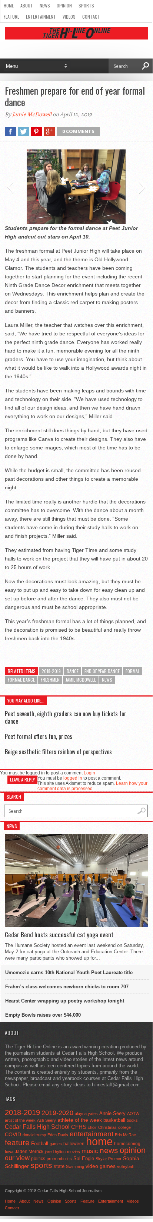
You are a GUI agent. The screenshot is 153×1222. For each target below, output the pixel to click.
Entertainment (41, 16)
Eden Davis (57, 1135)
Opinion (64, 5)
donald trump (34, 1135)
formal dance (21, 679)
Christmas (107, 1127)
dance (73, 671)
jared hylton (55, 1151)
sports (41, 1165)
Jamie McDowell (31, 114)
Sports (86, 5)
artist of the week (20, 1120)
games (56, 1144)
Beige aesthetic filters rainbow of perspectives (58, 751)
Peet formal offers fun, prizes (38, 736)
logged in (72, 778)
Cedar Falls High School (37, 1126)
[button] (10, 186)
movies (73, 1151)
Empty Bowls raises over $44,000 (43, 1015)
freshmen (50, 679)
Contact (91, 16)
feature (17, 1142)
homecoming (127, 1143)
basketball (114, 1120)
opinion (133, 1150)
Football (39, 1143)
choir (92, 1127)
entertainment (91, 1134)
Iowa (9, 1151)
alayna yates (86, 1113)
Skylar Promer (109, 1158)
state (59, 1166)
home (99, 1141)
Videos (69, 16)
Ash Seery (46, 1120)
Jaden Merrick (29, 1151)
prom (51, 1158)
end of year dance (102, 671)
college (124, 1127)
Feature (11, 16)
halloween (73, 1143)
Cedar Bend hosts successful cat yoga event (59, 934)
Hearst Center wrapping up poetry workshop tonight (64, 1001)
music (90, 1151)
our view (17, 1158)
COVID (13, 1134)
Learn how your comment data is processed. (92, 786)
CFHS (78, 1127)
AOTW (133, 1113)
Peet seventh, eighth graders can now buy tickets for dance (65, 717)
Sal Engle (83, 1158)
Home (9, 5)
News (45, 5)
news (107, 679)
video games (101, 1166)
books (132, 1120)
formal (133, 671)
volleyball (125, 1166)
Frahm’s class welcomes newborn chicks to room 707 (67, 986)
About (26, 5)
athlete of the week (79, 1120)
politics (38, 1158)
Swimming (75, 1166)
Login (89, 773)
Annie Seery (112, 1113)
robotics (64, 1158)
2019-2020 (57, 1113)
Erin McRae (125, 1135)
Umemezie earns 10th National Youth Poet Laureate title (69, 972)
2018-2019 (51, 671)
